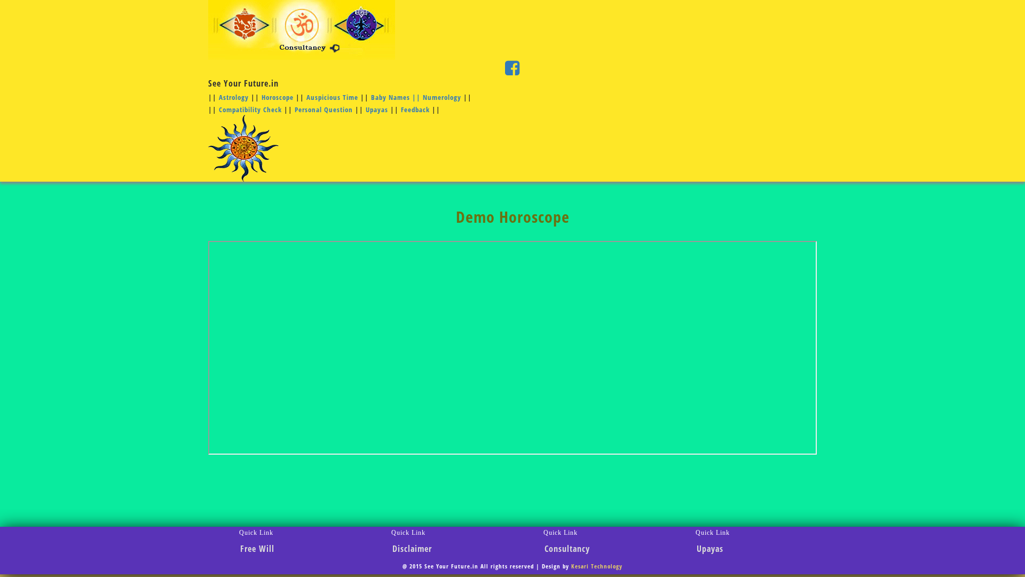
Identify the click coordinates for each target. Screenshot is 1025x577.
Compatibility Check (250, 109)
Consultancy (567, 549)
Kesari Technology (596, 566)
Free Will (257, 549)
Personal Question (324, 109)
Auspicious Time (332, 97)
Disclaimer (412, 549)
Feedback (416, 109)
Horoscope (278, 97)
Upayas (377, 109)
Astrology (235, 97)
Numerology (442, 97)
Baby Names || (397, 97)
